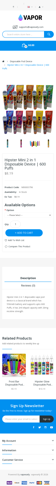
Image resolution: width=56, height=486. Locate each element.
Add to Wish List (16, 240)
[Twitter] (39, 427)
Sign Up (46, 419)
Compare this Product (19, 246)
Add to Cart (25, 232)
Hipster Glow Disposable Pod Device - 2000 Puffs (42, 383)
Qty (7, 224)
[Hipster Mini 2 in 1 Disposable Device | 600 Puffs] (7, 143)
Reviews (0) (28, 285)
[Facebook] (33, 427)
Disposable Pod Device (21, 61)
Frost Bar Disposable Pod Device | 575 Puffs (14, 383)
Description (28, 278)
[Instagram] (45, 427)
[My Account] (41, 7)
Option (10, 210)
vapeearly (25, 474)
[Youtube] (51, 427)
